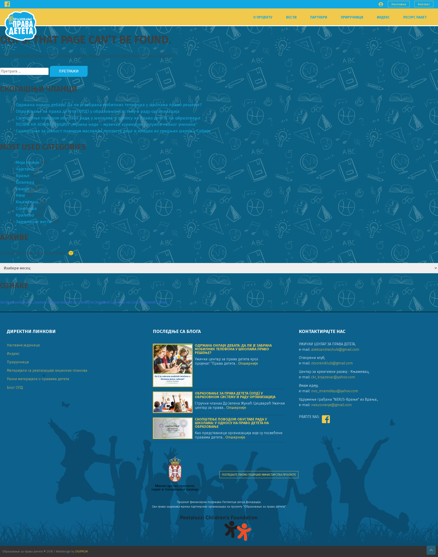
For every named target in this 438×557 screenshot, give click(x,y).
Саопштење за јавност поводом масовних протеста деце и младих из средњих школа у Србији (113, 131)
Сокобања (26, 208)
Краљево (25, 215)
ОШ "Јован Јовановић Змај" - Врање (68, 302)
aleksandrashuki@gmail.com (335, 349)
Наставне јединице (23, 345)
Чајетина (25, 169)
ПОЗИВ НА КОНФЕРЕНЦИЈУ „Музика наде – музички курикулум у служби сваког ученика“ (106, 124)
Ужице (22, 188)
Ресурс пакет (415, 17)
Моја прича (27, 162)
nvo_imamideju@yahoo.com (334, 391)
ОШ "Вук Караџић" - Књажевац (107, 302)
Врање (22, 175)
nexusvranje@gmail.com (331, 405)
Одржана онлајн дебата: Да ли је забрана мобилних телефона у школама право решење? (109, 104)
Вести (291, 17)
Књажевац (27, 201)
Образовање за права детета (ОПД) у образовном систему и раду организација (98, 111)
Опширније (247, 363)
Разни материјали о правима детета (38, 379)
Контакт (424, 4)
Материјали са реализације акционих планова (47, 370)
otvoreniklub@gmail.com (332, 363)
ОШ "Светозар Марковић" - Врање (146, 302)
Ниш (20, 195)
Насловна (398, 4)
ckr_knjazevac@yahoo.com (333, 377)
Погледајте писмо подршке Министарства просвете (259, 474)
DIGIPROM (81, 551)
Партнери (318, 17)
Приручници (352, 17)
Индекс (383, 17)
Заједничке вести (34, 221)
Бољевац (25, 182)
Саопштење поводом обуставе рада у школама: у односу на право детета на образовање (108, 118)
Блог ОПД (15, 387)
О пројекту (262, 17)
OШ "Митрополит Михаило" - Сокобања (23, 302)
